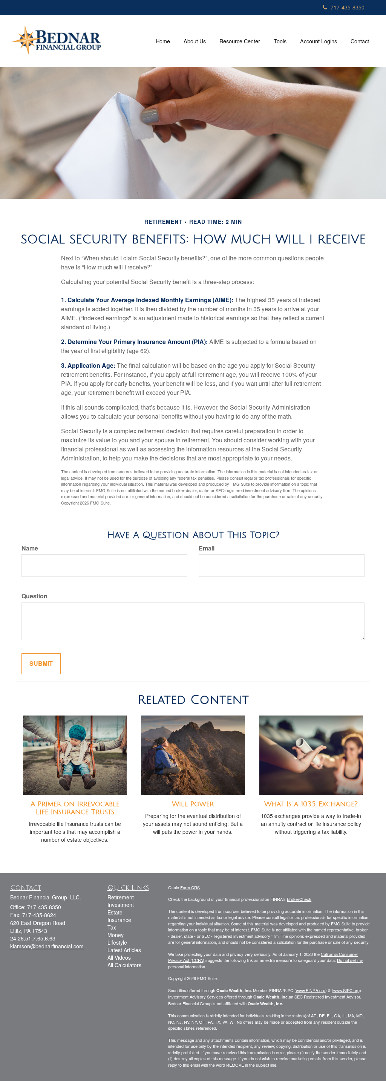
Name (29, 548)
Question (34, 596)
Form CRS (190, 887)
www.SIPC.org (346, 990)
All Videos (119, 957)
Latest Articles (124, 950)
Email (206, 548)
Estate (115, 912)
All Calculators (124, 965)
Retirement (120, 897)
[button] (195, 41)
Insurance (119, 920)
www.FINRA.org (310, 990)
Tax (111, 927)
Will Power (193, 804)
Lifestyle (117, 942)
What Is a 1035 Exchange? (311, 804)
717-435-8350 (348, 7)
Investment (120, 904)
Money (115, 935)
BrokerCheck (299, 899)
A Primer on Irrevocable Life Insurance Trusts (75, 808)
